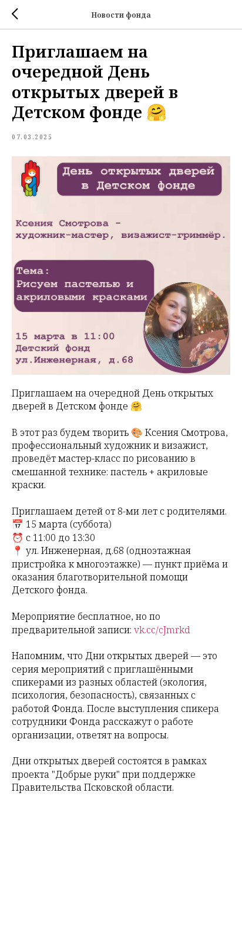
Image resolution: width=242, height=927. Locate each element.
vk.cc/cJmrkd (162, 629)
